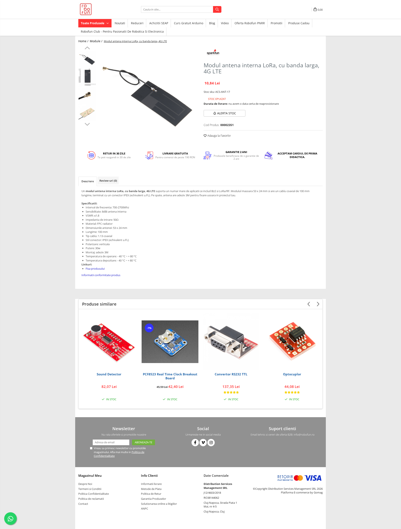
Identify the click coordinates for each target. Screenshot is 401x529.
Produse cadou (299, 23)
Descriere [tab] (87, 181)
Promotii (276, 23)
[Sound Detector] (109, 341)
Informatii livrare (151, 484)
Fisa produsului (95, 268)
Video (225, 23)
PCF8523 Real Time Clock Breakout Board (170, 376)
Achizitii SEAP (158, 23)
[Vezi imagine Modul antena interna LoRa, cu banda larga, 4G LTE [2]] (87, 95)
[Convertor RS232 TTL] (231, 341)
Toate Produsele (93, 23)
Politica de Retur (151, 494)
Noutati (120, 23)
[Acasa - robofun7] (99, 9)
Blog (212, 23)
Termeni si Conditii (89, 489)
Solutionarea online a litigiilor (159, 504)
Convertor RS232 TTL (231, 374)
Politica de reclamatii (91, 499)
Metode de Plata (151, 489)
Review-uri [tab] (108, 180)
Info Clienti (149, 475)
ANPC (144, 508)
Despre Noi (85, 484)
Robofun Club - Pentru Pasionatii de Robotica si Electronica (122, 31)
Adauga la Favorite (219, 136)
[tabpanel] (147, 96)
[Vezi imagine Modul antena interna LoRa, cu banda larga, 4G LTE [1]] (87, 77)
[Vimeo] (203, 442)
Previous (87, 48)
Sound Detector (109, 374)
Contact (83, 504)
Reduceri (137, 23)
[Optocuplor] (292, 341)
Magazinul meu (90, 475)
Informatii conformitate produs (100, 275)
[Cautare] (217, 9)
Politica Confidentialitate (93, 494)
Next (87, 124)
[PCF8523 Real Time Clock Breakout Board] (170, 341)
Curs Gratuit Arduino (188, 23)
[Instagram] (211, 442)
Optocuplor (292, 374)
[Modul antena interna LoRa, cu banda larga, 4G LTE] (147, 96)
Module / (96, 41)
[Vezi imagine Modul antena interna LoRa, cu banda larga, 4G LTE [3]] (87, 112)
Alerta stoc (226, 113)
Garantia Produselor (153, 499)
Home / (83, 41)
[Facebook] (195, 442)
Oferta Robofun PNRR (250, 23)
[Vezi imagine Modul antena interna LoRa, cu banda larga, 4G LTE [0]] (87, 59)
